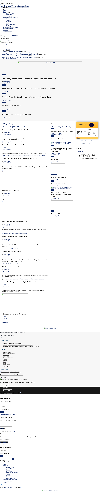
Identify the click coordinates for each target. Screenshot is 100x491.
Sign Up (14, 414)
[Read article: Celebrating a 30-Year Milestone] (25, 248)
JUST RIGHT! (54, 159)
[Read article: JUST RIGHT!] (62, 155)
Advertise (5, 387)
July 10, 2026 (6, 225)
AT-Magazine (6, 81)
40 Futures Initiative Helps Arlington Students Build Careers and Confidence (61, 149)
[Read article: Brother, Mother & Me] (62, 134)
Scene (7, 23)
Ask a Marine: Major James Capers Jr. (13, 267)
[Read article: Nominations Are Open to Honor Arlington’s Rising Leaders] (25, 279)
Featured (8, 40)
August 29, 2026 (7, 83)
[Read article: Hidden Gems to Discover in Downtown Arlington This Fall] (25, 155)
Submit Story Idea (7, 10)
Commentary (9, 31)
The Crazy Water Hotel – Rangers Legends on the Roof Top (17, 53)
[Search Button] (0, 34)
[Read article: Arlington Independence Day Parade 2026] (25, 210)
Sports (4, 363)
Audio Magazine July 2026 (58, 184)
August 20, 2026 (7, 134)
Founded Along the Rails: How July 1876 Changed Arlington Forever (19, 57)
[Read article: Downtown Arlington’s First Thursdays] (62, 127)
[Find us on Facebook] (0, 1)
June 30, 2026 (6, 318)
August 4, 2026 (7, 100)
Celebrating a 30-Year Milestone (11, 251)
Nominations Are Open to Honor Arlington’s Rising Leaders (19, 282)
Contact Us (5, 31)
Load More (5, 322)
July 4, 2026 (6, 195)
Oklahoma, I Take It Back (11, 106)
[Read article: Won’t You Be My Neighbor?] (62, 168)
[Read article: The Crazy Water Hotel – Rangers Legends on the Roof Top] (49, 379)
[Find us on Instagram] (3, 1)
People (8, 45)
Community (9, 14)
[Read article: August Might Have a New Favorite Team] (25, 142)
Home (4, 10)
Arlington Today (8, 393)
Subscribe (5, 30)
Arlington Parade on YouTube (10, 191)
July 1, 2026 (6, 241)
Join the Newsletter (8, 28)
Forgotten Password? (5, 414)
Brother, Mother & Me (57, 139)
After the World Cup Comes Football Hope (14, 236)
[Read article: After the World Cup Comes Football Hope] (25, 233)
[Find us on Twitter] (2, 1)
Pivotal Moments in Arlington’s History (16, 114)
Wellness (8, 21)
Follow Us (80, 151)
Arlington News (10, 13)
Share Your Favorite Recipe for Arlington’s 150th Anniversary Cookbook (20, 54)
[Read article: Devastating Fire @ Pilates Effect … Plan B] (25, 127)
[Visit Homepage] (14, 6)
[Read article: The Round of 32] (62, 204)
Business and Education (12, 17)
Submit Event (6, 390)
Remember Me (5, 409)
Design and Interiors (11, 24)
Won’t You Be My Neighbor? (59, 177)
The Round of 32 (55, 214)
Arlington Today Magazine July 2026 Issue (14, 314)
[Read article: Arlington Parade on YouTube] (25, 179)
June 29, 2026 (56, 216)
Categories (6, 465)
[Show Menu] (0, 39)
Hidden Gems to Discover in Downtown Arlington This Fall (19, 159)
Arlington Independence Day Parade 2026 (14, 221)
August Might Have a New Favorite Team (14, 145)
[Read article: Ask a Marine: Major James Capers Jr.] (25, 264)
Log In (14, 431)
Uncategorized (9, 26)
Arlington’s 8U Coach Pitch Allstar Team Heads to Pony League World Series (61, 194)
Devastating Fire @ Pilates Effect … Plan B (12, 56)
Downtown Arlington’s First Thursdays (11, 51)
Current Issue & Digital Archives (11, 27)
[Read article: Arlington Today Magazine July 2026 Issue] (25, 302)
